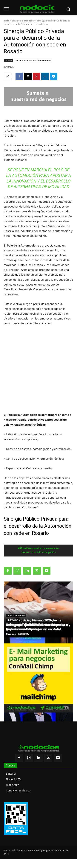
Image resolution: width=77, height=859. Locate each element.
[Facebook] (19, 76)
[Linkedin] (45, 76)
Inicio (6, 20)
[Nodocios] (37, 9)
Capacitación (14, 616)
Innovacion (12, 620)
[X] (28, 76)
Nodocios (11, 633)
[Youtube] (46, 571)
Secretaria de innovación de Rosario (33, 60)
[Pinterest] (36, 76)
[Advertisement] (38, 369)
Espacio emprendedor (23, 20)
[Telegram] (53, 76)
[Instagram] (17, 571)
